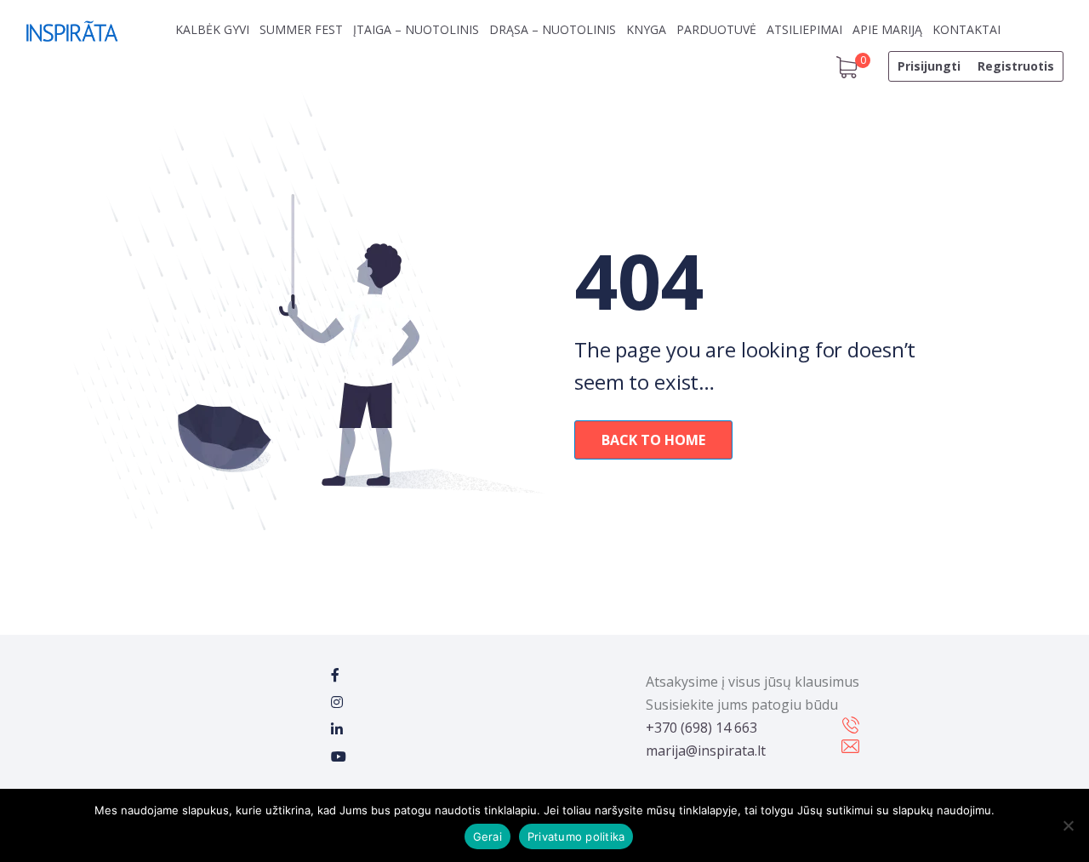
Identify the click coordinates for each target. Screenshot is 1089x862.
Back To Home (653, 440)
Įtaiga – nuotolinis (416, 29)
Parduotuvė (716, 29)
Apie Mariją (887, 29)
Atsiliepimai (804, 29)
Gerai (487, 836)
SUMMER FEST (301, 29)
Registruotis (1016, 66)
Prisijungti (929, 66)
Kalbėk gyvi (212, 29)
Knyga (646, 29)
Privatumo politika (576, 836)
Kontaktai (966, 29)
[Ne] (1067, 825)
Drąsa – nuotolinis (552, 29)
